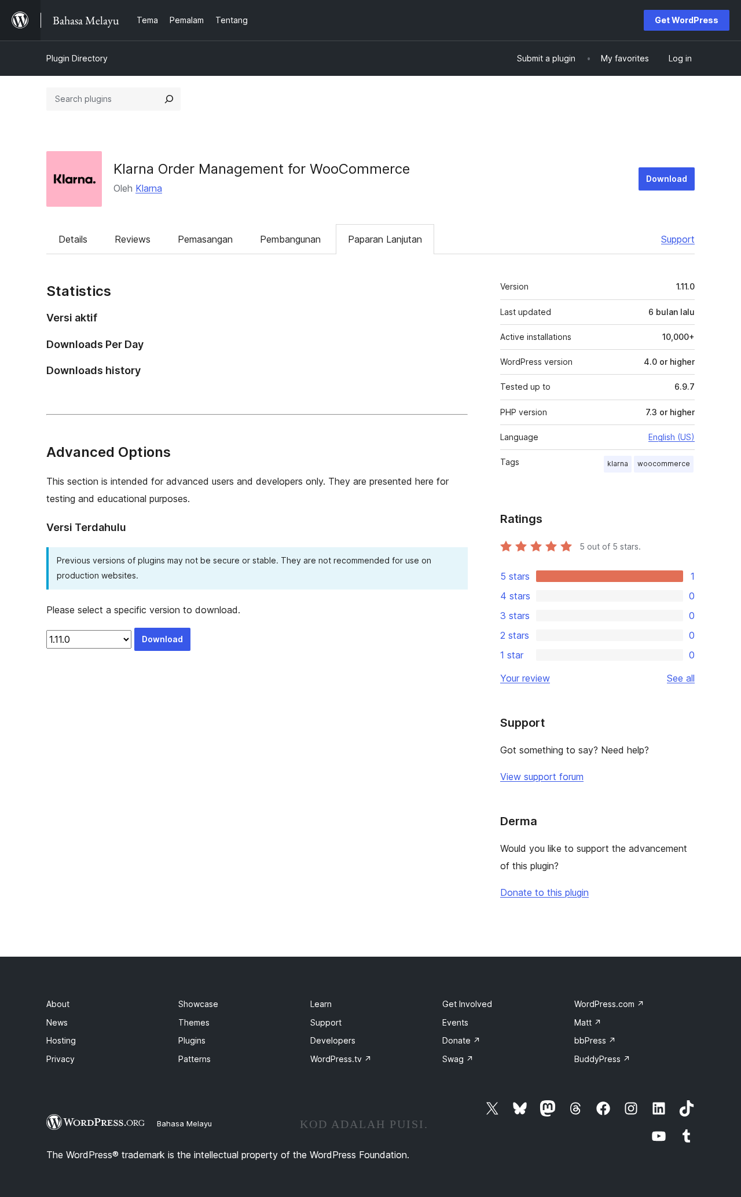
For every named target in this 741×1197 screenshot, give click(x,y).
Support (678, 239)
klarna (617, 463)
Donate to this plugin (544, 892)
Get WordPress (686, 20)
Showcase (198, 1004)
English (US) (671, 437)
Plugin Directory (77, 58)
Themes (194, 1022)
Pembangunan (290, 239)
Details (72, 239)
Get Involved (467, 1004)
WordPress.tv (341, 1059)
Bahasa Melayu (184, 1123)
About (57, 1004)
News (57, 1022)
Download (666, 179)
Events (455, 1022)
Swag (458, 1059)
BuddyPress (602, 1059)
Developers (332, 1040)
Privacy (60, 1059)
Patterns (194, 1059)
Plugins (192, 1040)
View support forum (542, 776)
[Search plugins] (169, 99)
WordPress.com (609, 1004)
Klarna (148, 188)
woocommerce (663, 463)
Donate (461, 1040)
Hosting (61, 1040)
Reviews (133, 239)
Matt (587, 1022)
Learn (321, 1004)
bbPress (595, 1040)
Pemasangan (205, 239)
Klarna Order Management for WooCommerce (261, 168)
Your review (525, 678)
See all (681, 678)
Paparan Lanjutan (385, 239)
